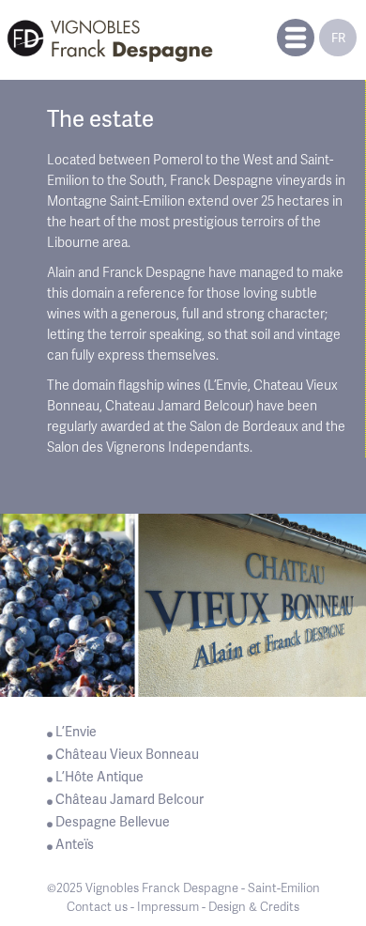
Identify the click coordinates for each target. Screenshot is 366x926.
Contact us (97, 907)
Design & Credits (253, 907)
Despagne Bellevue (112, 821)
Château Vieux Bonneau (127, 754)
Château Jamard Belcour (129, 799)
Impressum (168, 907)
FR (338, 38)
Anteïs (74, 844)
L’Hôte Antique (99, 776)
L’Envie (76, 731)
